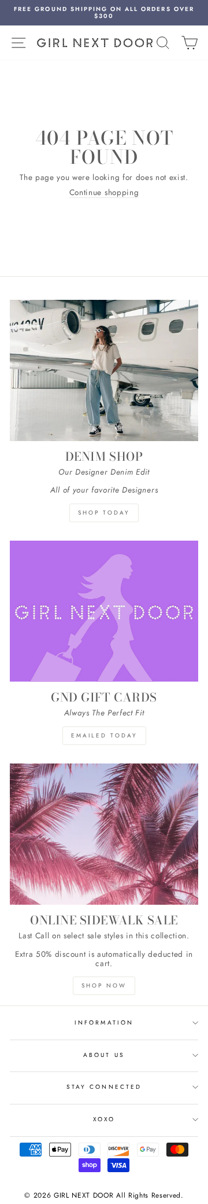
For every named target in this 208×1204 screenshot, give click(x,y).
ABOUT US (103, 1055)
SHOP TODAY (104, 512)
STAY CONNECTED (104, 1086)
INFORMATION (104, 1022)
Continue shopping (104, 192)
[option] (104, 13)
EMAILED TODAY (104, 735)
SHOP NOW (104, 985)
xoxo (104, 1119)
